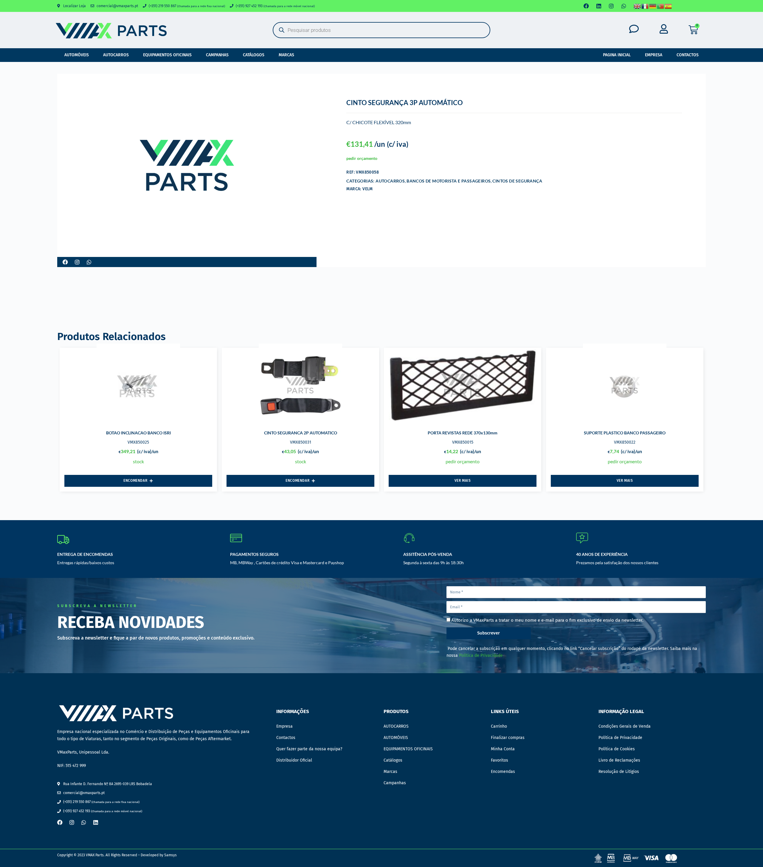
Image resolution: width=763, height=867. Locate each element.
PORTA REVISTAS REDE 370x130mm (462, 432)
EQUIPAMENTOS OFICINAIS (167, 54)
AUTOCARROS (116, 54)
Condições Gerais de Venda (624, 726)
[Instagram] (611, 6)
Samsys (170, 855)
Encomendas (503, 771)
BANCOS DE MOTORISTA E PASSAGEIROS (449, 180)
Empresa (653, 54)
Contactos (688, 54)
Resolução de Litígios (618, 771)
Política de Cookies (616, 748)
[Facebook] (586, 6)
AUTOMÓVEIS (76, 54)
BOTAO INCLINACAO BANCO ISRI (138, 432)
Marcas (286, 54)
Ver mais (463, 480)
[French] (645, 6)
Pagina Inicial (617, 54)
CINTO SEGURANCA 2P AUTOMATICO (300, 432)
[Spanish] (668, 6)
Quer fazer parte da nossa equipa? (309, 748)
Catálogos (253, 54)
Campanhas (217, 54)
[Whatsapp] (623, 6)
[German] (653, 6)
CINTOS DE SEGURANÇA (517, 180)
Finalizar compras (508, 737)
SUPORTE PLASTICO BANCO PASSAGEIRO (625, 432)
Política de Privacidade (481, 655)
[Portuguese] (661, 6)
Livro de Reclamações (619, 760)
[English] (637, 6)
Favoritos (499, 760)
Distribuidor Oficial (294, 760)
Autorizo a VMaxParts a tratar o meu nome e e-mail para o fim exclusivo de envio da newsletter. (547, 620)
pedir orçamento (361, 158)
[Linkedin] (598, 6)
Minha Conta (503, 748)
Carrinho (499, 726)
